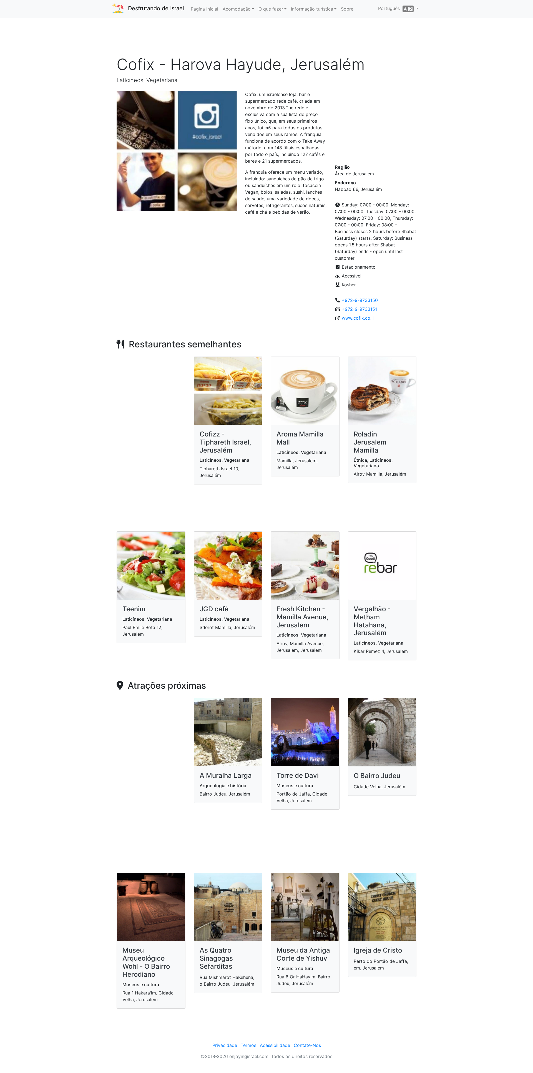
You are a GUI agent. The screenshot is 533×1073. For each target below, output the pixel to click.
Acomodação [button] (237, 9)
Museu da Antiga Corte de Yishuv (303, 954)
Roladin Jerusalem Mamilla (370, 442)
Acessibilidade (275, 1045)
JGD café (214, 609)
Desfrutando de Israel (156, 8)
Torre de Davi (297, 775)
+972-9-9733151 (359, 309)
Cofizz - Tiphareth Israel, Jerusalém (225, 442)
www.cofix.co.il (358, 318)
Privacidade (224, 1045)
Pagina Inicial (204, 9)
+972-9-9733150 (360, 300)
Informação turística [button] (312, 9)
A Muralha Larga (226, 775)
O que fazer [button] (270, 9)
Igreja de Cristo (378, 950)
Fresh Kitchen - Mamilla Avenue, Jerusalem (302, 617)
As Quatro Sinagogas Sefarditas (216, 958)
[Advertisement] (266, 38)
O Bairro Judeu (377, 776)
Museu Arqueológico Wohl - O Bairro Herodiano (146, 962)
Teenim (133, 609)
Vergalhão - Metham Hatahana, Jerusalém (372, 621)
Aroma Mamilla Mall (300, 438)
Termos (248, 1045)
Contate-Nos (307, 1045)
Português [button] (390, 8)
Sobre (347, 9)
